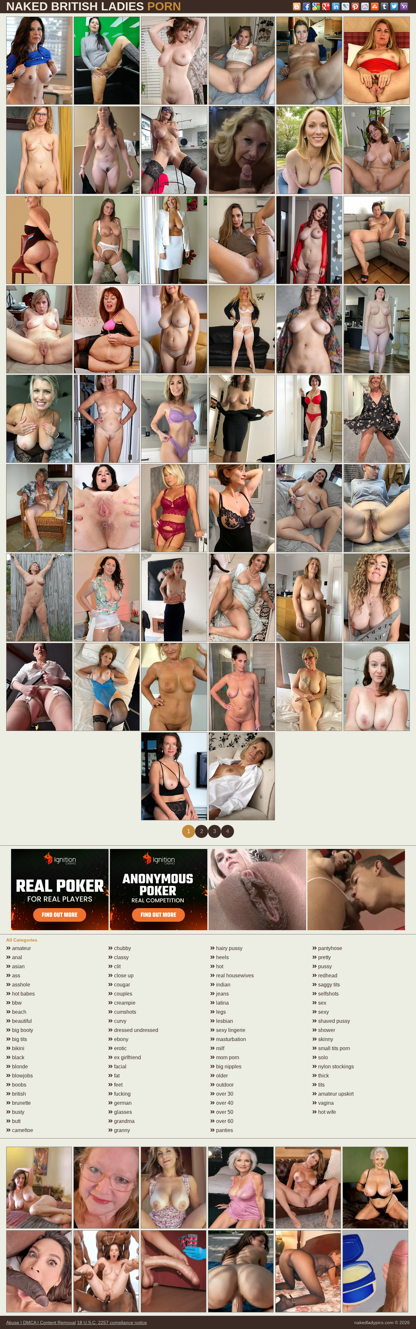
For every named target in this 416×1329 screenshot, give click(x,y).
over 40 (224, 1103)
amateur (21, 948)
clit (117, 966)
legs (220, 1012)
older (221, 1075)
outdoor (224, 1085)
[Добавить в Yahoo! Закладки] (404, 6)
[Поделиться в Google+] (326, 6)
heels (222, 957)
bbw (16, 1003)
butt (15, 1121)
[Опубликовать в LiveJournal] (345, 6)
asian (18, 966)
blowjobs (22, 1075)
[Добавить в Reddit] (365, 6)
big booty (22, 1030)
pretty (324, 957)
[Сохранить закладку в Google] (316, 6)
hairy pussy (228, 948)
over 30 (224, 1094)
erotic (120, 1048)
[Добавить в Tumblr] (384, 6)
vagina (325, 1103)
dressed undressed (135, 1030)
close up (123, 975)
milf (219, 1048)
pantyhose (329, 948)
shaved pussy (333, 1021)
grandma (124, 1121)
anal (16, 957)
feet (118, 1085)
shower (326, 1030)
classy (121, 957)
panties (224, 1130)
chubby (122, 948)
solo (322, 1057)
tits (321, 1085)
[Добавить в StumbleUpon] (375, 6)
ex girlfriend (127, 1057)
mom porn (227, 1057)
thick (323, 1075)
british (18, 1094)
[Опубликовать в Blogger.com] (297, 6)
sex (321, 1003)
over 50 (224, 1112)
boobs (18, 1085)
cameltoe (22, 1130)
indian (222, 984)
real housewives (234, 975)
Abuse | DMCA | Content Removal (41, 1322)
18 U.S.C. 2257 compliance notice (112, 1322)
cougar (121, 984)
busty (17, 1112)
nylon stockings (335, 1066)
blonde (19, 1066)
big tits (19, 1039)
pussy (324, 966)
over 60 (224, 1121)
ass (15, 975)
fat (116, 1075)
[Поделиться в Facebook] (306, 6)
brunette (21, 1103)
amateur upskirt (335, 1094)
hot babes (23, 994)
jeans (222, 994)
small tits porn (333, 1048)
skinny (325, 1039)
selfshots (328, 994)
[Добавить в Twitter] (394, 6)
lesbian (224, 1021)
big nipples (228, 1066)
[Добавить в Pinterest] (355, 6)
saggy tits (328, 984)
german (122, 1103)
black (17, 1057)
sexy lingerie (230, 1030)
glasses (122, 1112)
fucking (122, 1094)
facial (119, 1066)
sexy (323, 1012)
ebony (120, 1039)
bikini (17, 1048)
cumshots (124, 1012)
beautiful (21, 1021)
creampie (124, 1003)
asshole (20, 984)
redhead (327, 975)
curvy (119, 1021)
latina (222, 1003)
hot (219, 966)
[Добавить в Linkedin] (336, 6)
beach (18, 1012)
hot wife (326, 1112)
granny (121, 1130)
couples (122, 994)
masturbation (230, 1039)
